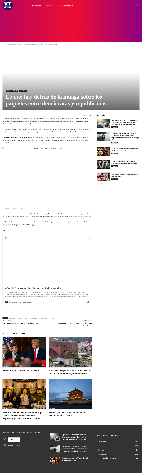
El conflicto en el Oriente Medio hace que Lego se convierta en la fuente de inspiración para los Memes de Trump (22, 415)
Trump (52, 318)
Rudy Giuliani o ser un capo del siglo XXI (23, 370)
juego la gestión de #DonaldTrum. (80, 216)
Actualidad (6, 366)
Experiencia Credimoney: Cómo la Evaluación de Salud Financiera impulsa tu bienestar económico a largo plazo (76, 448)
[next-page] (102, 184)
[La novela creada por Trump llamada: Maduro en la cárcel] (103, 151)
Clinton (20, 318)
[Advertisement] (71, 26)
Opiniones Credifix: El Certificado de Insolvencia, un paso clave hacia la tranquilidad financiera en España (124, 122)
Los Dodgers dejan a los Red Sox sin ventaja (20, 323)
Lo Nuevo (23, 90)
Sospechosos (43, 318)
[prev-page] (98, 184)
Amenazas (12, 318)
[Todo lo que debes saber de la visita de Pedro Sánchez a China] (70, 394)
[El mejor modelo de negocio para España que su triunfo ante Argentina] (103, 164)
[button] (138, 5)
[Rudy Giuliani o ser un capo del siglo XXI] (24, 352)
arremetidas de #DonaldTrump (64, 137)
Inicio (4, 45)
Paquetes (34, 318)
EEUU (26, 318)
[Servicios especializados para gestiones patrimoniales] (103, 177)
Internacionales (12, 45)
